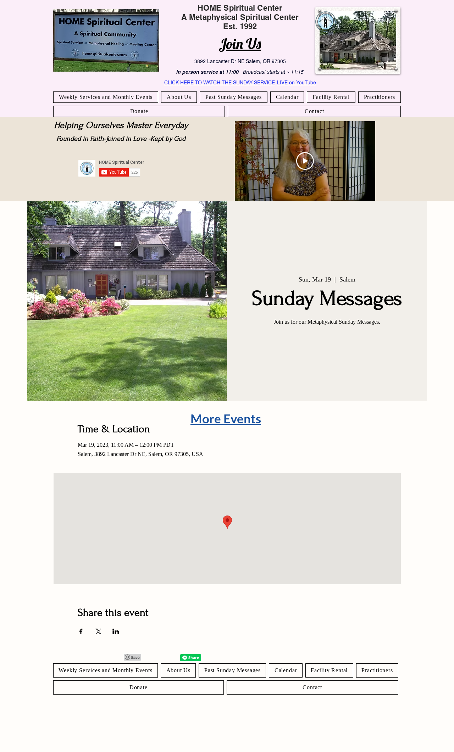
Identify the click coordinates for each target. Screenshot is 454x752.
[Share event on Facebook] (81, 631)
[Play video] (305, 161)
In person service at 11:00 (207, 71)
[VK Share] (168, 657)
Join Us (240, 43)
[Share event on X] (98, 631)
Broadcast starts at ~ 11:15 (273, 71)
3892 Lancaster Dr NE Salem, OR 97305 (240, 61)
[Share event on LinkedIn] (115, 631)
